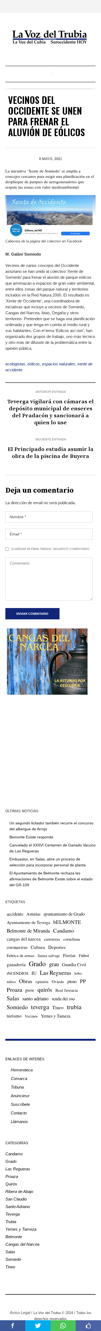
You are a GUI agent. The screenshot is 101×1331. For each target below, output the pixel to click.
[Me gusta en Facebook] (88, 1325)
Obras (25, 981)
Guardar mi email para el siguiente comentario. (50, 548)
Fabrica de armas (20, 955)
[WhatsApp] (71, 1301)
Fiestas (69, 955)
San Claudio (16, 1199)
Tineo (58, 1007)
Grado (37, 963)
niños (11, 981)
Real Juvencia (66, 990)
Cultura (38, 947)
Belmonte (13, 1236)
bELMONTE (67, 922)
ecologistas (15, 364)
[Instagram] (38, 1301)
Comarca (19, 1078)
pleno (72, 981)
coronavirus (17, 947)
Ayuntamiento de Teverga (28, 922)
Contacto (19, 1113)
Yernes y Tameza (55, 1016)
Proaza (14, 989)
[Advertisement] (50, 751)
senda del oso (63, 999)
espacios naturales (58, 364)
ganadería (16, 964)
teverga (40, 1007)
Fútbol (84, 955)
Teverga (12, 1214)
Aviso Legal (20, 1312)
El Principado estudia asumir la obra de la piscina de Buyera (50, 453)
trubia (74, 1007)
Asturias (33, 914)
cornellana (71, 939)
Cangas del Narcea (22, 1244)
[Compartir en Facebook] (12, 1325)
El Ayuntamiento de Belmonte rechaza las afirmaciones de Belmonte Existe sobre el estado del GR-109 (51, 879)
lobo (78, 973)
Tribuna (17, 1087)
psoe (29, 990)
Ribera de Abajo (19, 1191)
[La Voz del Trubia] (50, 37)
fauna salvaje (49, 955)
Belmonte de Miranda (28, 930)
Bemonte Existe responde (31, 837)
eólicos (33, 364)
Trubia (10, 1221)
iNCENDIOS (17, 973)
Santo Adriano (17, 1206)
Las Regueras (55, 972)
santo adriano (35, 998)
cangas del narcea (24, 939)
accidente (15, 914)
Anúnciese (20, 1095)
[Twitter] (46, 1301)
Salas (13, 998)
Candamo (63, 930)
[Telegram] (63, 1301)
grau (54, 964)
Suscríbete (20, 1104)
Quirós (11, 1184)
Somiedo (17, 1007)
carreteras (52, 939)
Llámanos (19, 1121)
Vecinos (31, 1016)
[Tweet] (38, 1325)
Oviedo (58, 981)
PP (83, 981)
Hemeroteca (22, 1070)
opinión (42, 981)
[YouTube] (54, 1301)
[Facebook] (30, 1301)
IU (34, 973)
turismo (14, 1015)
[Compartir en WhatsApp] (63, 1325)
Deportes (57, 947)
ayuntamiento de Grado (64, 914)
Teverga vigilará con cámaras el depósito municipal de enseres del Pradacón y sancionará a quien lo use (50, 412)
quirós (44, 989)
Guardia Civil (74, 965)
